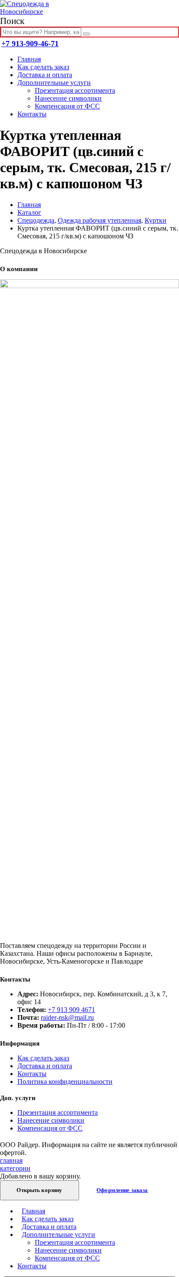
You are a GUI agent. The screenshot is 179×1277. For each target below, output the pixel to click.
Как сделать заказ (43, 67)
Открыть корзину (39, 1190)
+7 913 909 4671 (71, 1009)
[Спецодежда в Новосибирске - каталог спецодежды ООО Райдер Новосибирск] (32, 11)
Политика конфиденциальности (65, 1081)
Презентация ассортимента (75, 90)
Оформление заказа (122, 1190)
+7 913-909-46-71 (30, 43)
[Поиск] (86, 34)
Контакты (31, 114)
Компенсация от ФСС (67, 106)
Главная (29, 59)
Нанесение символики (68, 98)
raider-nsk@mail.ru (67, 1017)
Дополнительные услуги (54, 82)
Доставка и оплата (44, 74)
